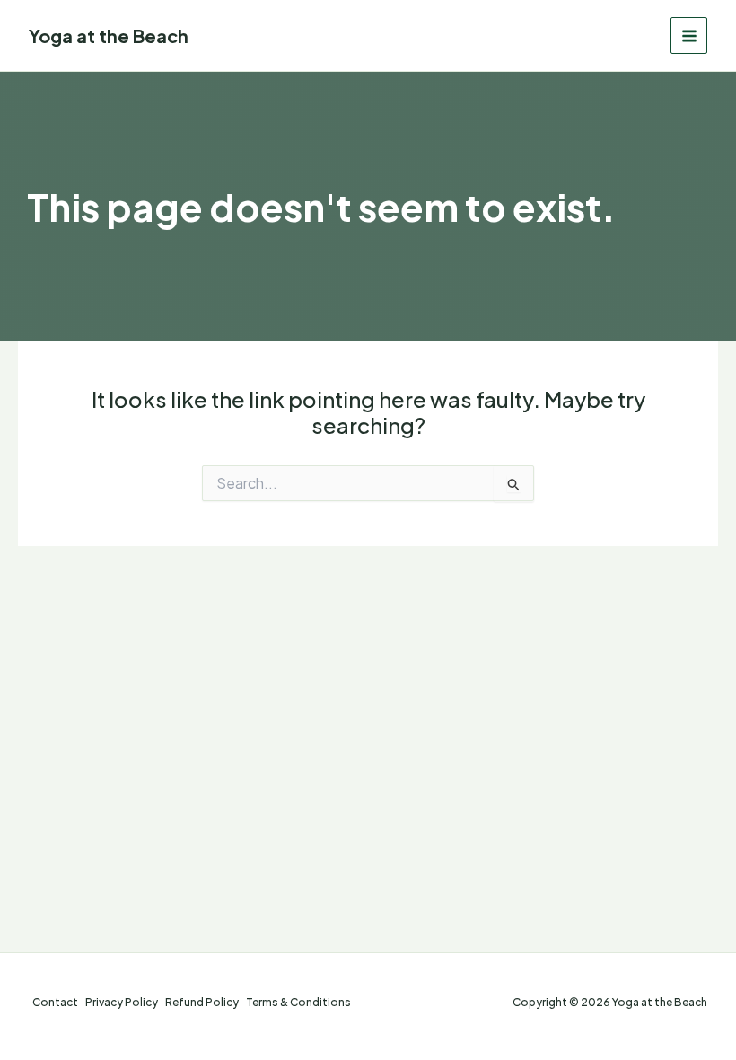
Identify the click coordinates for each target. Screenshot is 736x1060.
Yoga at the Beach (108, 35)
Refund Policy (202, 1002)
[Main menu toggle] (688, 35)
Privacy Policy (121, 1002)
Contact (55, 1002)
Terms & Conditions (298, 1002)
